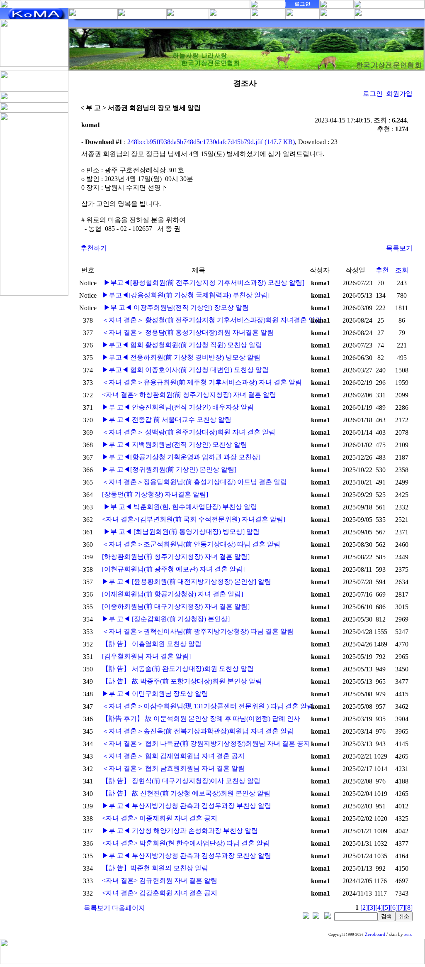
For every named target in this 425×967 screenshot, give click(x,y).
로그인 (373, 93)
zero (408, 934)
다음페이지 (128, 907)
